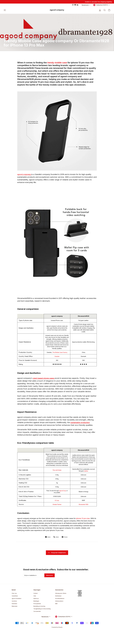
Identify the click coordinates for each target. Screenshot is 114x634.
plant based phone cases (44, 378)
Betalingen (36, 601)
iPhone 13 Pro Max (8, 36)
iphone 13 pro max (83, 518)
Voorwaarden (37, 611)
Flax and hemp (57, 470)
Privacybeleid (37, 603)
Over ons (14, 593)
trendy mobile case (57, 62)
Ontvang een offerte (60, 593)
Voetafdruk (15, 596)
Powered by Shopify (57, 627)
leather (86, 471)
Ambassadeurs (59, 601)
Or (22, 36)
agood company (24, 174)
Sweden (57, 356)
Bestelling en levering (39, 606)
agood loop (62, 490)
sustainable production (80, 422)
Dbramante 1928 (83, 504)
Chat (34, 596)
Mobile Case (17, 36)
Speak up (36, 598)
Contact (35, 593)
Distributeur (58, 596)
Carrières (14, 601)
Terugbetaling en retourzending (42, 608)
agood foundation (16, 598)
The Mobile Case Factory (59, 352)
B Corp (57, 500)
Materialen (14, 606)
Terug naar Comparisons (58, 552)
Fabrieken (14, 603)
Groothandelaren (59, 598)
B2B (56, 603)
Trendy (25, 36)
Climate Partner (57, 504)
